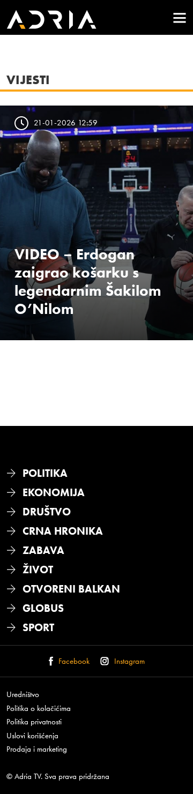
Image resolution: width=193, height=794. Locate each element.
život (38, 569)
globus (43, 608)
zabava (43, 550)
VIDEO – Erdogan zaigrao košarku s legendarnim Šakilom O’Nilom (87, 281)
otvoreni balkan (71, 588)
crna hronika (63, 531)
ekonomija (54, 492)
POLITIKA (45, 473)
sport (38, 627)
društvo (47, 511)
